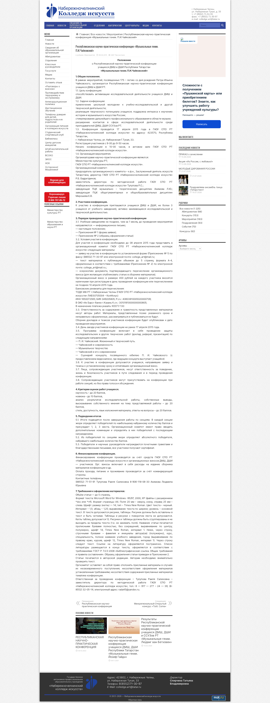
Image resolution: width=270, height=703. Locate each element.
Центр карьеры (132, 25)
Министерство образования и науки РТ (55, 224)
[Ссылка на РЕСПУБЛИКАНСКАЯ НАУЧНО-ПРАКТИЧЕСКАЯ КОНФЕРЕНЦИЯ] (91, 633)
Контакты (50, 78)
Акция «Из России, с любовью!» (196, 161)
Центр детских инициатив (53, 143)
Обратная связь (135, 700)
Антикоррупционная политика (56, 102)
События (186, 226)
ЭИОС (48, 159)
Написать (201, 124)
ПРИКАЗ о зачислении (190, 154)
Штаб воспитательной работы (56, 150)
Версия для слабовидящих (57, 181)
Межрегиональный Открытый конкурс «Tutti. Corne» (150, 604)
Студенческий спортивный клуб (54, 133)
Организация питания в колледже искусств (56, 127)
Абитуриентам (52, 56)
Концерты (187, 215)
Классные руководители (52, 65)
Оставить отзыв (53, 82)
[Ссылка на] (183, 183)
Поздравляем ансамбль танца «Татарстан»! (206, 188)
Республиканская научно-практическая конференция (97, 604)
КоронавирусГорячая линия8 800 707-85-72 (57, 197)
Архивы (183, 245)
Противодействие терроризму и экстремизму (54, 95)
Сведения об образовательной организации (54, 50)
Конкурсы (185, 231)
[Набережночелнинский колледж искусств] (80, 19)
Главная (84, 34)
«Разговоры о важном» (52, 87)
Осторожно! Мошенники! (51, 168)
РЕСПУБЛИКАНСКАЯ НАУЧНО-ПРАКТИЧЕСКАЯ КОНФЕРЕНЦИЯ (90, 642)
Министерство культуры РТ (55, 211)
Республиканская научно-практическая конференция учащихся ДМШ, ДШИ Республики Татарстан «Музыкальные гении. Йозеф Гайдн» (123, 647)
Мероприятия (114, 34)
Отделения (51, 60)
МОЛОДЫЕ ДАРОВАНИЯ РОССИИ (197, 168)
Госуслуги (50, 70)
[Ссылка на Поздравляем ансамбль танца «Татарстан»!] (183, 194)
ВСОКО (49, 155)
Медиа (48, 74)
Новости (49, 43)
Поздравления (189, 222)
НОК (47, 163)
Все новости (98, 34)
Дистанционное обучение (53, 109)
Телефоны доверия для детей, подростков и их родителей (55, 118)
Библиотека (51, 138)
